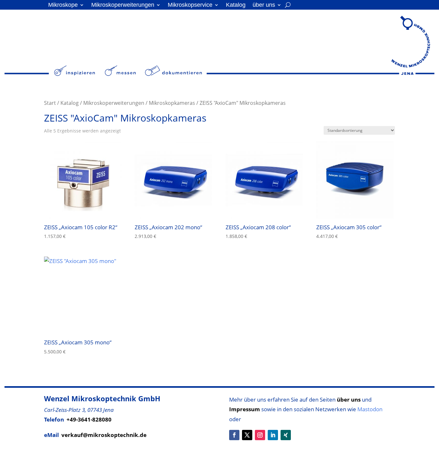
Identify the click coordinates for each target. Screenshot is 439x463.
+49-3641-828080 (89, 419)
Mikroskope (63, 5)
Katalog (236, 5)
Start (50, 102)
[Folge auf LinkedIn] (273, 435)
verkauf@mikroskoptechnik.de (104, 435)
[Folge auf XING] (286, 435)
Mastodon (369, 409)
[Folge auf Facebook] (234, 435)
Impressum (244, 409)
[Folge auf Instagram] (260, 435)
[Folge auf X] (247, 435)
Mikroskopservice (190, 5)
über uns (264, 5)
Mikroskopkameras (172, 102)
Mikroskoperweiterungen (122, 5)
